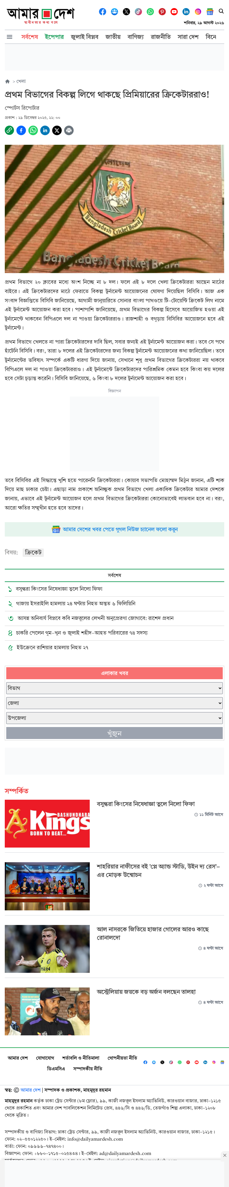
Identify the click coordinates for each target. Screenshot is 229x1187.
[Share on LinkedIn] (45, 130)
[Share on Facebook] (21, 130)
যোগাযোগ (45, 1058)
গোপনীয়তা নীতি (122, 1058)
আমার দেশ (18, 1058)
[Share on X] (57, 130)
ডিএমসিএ (56, 1069)
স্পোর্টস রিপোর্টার (22, 108)
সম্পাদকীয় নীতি (87, 1069)
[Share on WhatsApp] (33, 130)
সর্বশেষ (114, 575)
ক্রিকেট (33, 552)
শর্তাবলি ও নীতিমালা (80, 1058)
